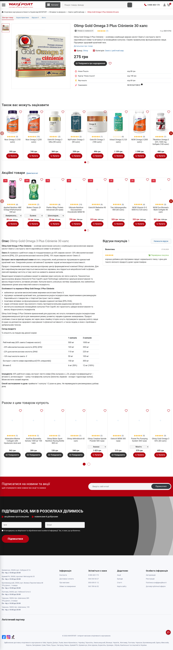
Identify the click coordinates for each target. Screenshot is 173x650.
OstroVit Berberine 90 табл (97, 208)
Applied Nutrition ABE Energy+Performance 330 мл (12, 209)
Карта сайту (121, 586)
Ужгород (60, 645)
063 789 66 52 (93, 586)
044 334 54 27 (93, 579)
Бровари (110, 645)
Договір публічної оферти (155, 586)
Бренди (120, 579)
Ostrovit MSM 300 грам (118, 439)
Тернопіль (89, 643)
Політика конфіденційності (156, 583)
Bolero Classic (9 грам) (34, 208)
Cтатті (119, 583)
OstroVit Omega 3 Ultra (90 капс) (55, 140)
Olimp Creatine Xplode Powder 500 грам (97, 439)
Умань (66, 645)
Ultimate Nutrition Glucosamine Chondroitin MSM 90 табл (76, 210)
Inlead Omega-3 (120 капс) (118, 140)
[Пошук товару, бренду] (129, 5)
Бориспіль (102, 645)
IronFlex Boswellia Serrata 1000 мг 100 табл (33, 440)
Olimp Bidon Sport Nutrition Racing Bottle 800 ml (54, 440)
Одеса (158, 643)
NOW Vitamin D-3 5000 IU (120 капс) (139, 208)
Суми (44, 645)
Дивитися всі (32, 173)
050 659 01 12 (93, 583)
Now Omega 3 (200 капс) (34, 140)
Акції (119, 575)
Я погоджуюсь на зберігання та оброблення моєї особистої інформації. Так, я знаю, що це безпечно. (42, 530)
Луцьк (53, 645)
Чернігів (116, 643)
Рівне (48, 645)
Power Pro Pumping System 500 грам (139, 439)
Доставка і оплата (66, 579)
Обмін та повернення (67, 586)
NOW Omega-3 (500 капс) (139, 140)
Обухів (116, 645)
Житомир (123, 643)
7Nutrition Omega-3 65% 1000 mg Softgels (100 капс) (161, 141)
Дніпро (55, 643)
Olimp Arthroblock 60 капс (76, 439)
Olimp (85, 51)
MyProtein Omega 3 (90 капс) (76, 140)
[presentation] (2, 133)
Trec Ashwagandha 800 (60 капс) (118, 208)
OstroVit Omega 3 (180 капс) (97, 140)
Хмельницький (99, 643)
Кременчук (83, 645)
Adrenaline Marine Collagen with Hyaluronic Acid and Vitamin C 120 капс (12, 442)
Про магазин (64, 583)
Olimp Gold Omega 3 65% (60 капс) (160, 439)
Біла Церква (92, 645)
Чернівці (81, 643)
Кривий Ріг (74, 645)
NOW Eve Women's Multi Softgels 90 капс (161, 209)
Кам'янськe (124, 645)
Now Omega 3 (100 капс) (12, 140)
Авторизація (151, 575)
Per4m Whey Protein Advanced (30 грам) (54, 208)
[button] (3, 5)
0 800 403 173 (154, 5)
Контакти (63, 575)
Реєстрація (150, 579)
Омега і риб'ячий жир (114, 51)
